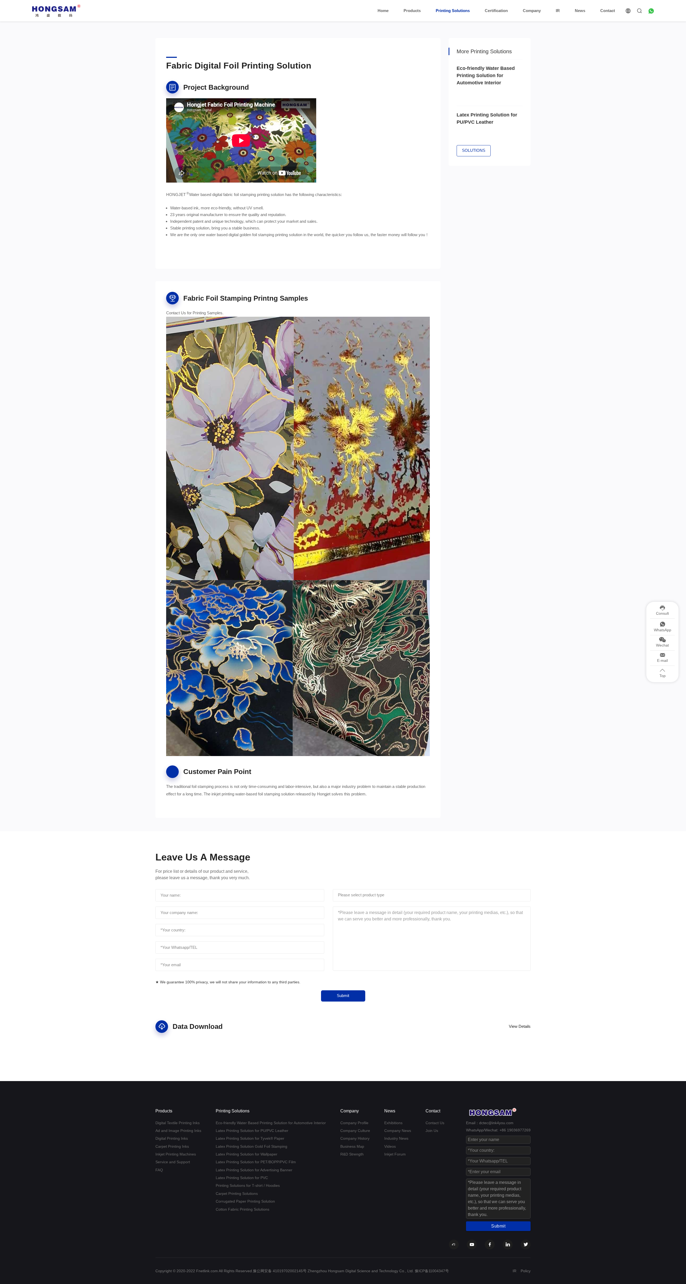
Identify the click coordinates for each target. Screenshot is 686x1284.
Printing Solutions (453, 10)
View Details (520, 1026)
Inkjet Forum (395, 1154)
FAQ (159, 1170)
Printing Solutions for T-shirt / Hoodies (248, 1185)
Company (532, 10)
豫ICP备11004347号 (432, 1271)
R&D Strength (352, 1154)
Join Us (432, 1130)
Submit (343, 995)
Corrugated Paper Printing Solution (245, 1201)
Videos (390, 1146)
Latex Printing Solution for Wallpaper (246, 1154)
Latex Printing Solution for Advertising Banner (254, 1170)
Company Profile (354, 1123)
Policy (526, 1271)
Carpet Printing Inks (172, 1146)
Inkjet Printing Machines (175, 1154)
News (580, 10)
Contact (607, 10)
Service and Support (172, 1162)
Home (383, 10)
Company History (355, 1138)
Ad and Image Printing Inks (178, 1130)
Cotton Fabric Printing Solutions (242, 1209)
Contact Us (435, 1123)
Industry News (396, 1138)
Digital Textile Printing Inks (177, 1123)
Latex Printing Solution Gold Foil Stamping (251, 1146)
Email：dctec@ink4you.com (489, 1123)
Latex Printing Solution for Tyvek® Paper (250, 1138)
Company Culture (355, 1130)
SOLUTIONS (473, 150)
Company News (397, 1130)
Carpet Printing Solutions (237, 1193)
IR (558, 10)
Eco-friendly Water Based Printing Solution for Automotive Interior (271, 1123)
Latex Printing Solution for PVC (242, 1178)
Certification (496, 10)
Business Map (352, 1146)
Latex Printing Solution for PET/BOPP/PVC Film (256, 1162)
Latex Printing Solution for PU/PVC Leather (252, 1130)
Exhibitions (393, 1123)
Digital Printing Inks (171, 1138)
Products (412, 10)
